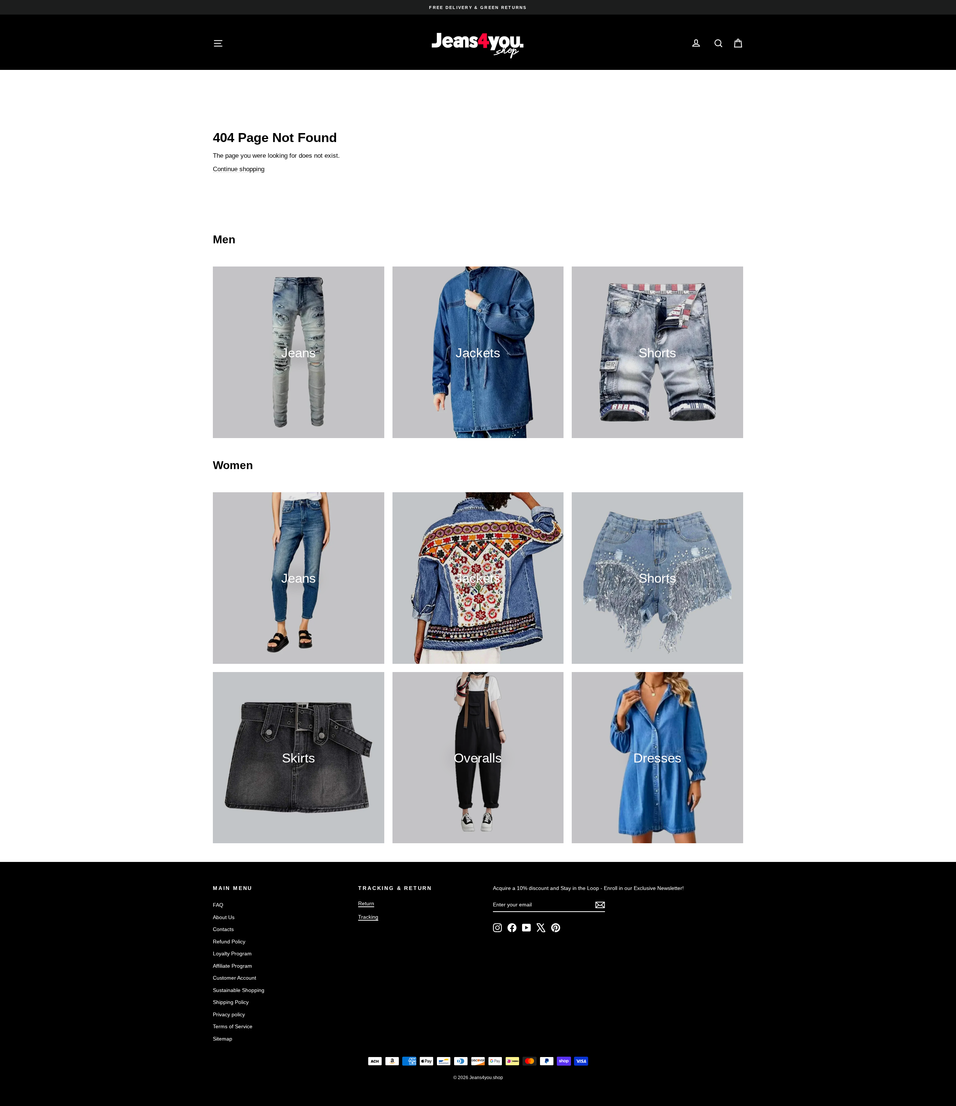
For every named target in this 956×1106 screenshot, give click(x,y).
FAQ (218, 905)
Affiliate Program (232, 966)
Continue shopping (238, 169)
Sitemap (222, 1039)
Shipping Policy (231, 1002)
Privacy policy (229, 1014)
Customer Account (234, 978)
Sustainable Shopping (238, 990)
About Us (224, 917)
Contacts (223, 929)
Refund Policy (229, 942)
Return (366, 903)
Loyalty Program (232, 953)
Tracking (368, 917)
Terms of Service (232, 1026)
